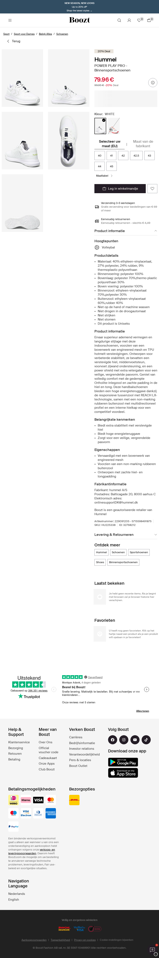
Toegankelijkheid (60, 940)
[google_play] (123, 762)
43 (149, 155)
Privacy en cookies (85, 940)
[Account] (129, 20)
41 (111, 155)
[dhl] (74, 800)
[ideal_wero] (13, 800)
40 (99, 155)
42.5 (136, 155)
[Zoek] (119, 20)
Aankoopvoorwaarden (34, 940)
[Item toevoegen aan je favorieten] (152, 188)
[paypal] (13, 827)
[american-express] (51, 813)
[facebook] (112, 739)
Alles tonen (142, 711)
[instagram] (123, 739)
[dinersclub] (38, 813)
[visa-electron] (26, 813)
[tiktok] (146, 739)
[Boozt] (79, 20)
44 (99, 166)
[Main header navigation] (10, 20)
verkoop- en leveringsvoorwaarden (31, 851)
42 (123, 155)
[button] (22, 78)
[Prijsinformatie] (152, 82)
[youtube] (135, 739)
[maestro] (13, 813)
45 (111, 166)
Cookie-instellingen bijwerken (116, 940)
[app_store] (123, 773)
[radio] (100, 126)
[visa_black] (38, 800)
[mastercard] (51, 800)
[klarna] (26, 800)
